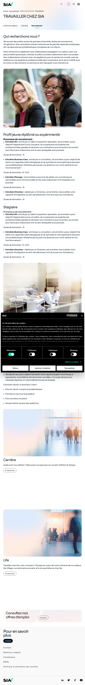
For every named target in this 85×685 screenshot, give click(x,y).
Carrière (24, 26)
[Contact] (59, 4)
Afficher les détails (72, 362)
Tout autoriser (69, 368)
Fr (69, 4)
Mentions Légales (12, 652)
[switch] (32, 354)
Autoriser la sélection (42, 368)
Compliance (9, 657)
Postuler (43, 618)
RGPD (6, 662)
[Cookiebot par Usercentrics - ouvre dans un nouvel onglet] (68, 315)
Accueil (5, 11)
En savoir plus (10, 470)
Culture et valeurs (10, 26)
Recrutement (37, 26)
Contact (8, 641)
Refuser (15, 368)
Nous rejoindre (14, 11)
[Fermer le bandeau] (82, 315)
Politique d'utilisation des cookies (20, 667)
